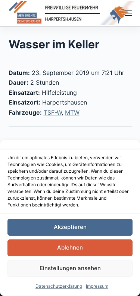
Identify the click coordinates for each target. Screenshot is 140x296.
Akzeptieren (70, 226)
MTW (72, 112)
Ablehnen (70, 247)
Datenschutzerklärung (58, 286)
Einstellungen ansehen (70, 268)
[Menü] (128, 13)
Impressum (97, 286)
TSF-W (53, 112)
